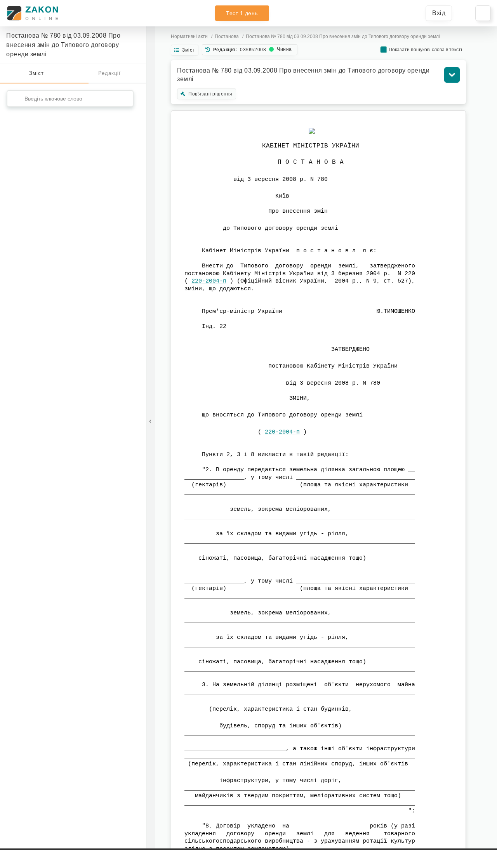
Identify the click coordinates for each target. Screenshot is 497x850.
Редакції (109, 73)
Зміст (36, 73)
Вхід (438, 13)
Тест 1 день (242, 13)
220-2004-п (208, 281)
